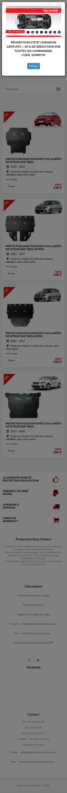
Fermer (34, 66)
